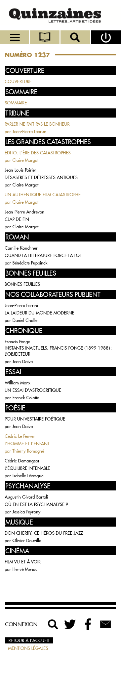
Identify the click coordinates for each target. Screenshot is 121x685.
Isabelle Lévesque (27, 475)
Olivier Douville (26, 540)
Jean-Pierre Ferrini (21, 305)
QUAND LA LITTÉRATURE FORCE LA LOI (43, 255)
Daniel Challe (24, 320)
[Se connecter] (106, 37)
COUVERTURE (18, 81)
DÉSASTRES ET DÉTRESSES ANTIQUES (41, 177)
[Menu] (15, 37)
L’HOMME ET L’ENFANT (27, 443)
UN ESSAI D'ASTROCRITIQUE (33, 390)
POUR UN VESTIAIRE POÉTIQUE (35, 419)
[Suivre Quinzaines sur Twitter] (71, 624)
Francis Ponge (17, 341)
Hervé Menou (25, 569)
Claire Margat (25, 160)
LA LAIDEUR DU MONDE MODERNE (39, 312)
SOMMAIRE (16, 102)
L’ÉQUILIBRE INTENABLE (27, 468)
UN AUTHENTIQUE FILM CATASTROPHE (43, 194)
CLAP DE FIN (17, 219)
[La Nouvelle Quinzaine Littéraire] (60, 15)
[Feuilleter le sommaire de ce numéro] (45, 37)
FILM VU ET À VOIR (23, 561)
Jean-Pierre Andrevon (24, 211)
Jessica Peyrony (26, 511)
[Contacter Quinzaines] (105, 624)
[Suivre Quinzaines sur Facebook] (88, 624)
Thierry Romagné (28, 451)
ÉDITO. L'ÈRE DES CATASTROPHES (38, 152)
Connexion (21, 624)
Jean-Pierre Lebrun (29, 131)
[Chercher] (76, 37)
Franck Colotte (25, 397)
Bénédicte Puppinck (29, 262)
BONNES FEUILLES (22, 284)
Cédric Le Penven (20, 436)
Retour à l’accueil (28, 640)
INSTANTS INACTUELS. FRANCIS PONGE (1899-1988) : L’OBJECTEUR (59, 351)
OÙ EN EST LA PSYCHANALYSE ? (36, 504)
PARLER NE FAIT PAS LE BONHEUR (37, 124)
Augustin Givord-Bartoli (26, 497)
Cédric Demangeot (22, 460)
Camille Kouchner (21, 248)
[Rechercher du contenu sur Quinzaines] (53, 624)
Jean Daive (22, 361)
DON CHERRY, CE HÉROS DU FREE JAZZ (44, 533)
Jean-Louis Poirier (20, 170)
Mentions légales (28, 648)
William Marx (17, 382)
